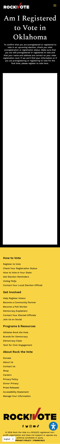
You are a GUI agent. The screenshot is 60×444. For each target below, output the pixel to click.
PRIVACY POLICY (23, 440)
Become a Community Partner (19, 302)
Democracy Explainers (15, 311)
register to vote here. (38, 63)
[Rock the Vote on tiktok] (38, 426)
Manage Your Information (17, 396)
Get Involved (12, 292)
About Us (8, 362)
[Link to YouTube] (34, 426)
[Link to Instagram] (30, 426)
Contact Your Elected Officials (19, 315)
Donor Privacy (10, 383)
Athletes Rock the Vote (15, 332)
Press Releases (11, 387)
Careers (7, 375)
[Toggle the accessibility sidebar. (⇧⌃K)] (53, 426)
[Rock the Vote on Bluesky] (27, 426)
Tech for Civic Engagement (17, 345)
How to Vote (12, 258)
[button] (55, 7)
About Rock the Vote (18, 351)
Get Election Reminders (16, 276)
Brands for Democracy (15, 336)
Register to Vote (12, 264)
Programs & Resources (19, 326)
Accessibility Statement (16, 392)
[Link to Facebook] (23, 426)
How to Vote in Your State (17, 272)
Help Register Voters (14, 298)
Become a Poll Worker (15, 306)
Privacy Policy (10, 379)
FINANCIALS (39, 440)
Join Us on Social (12, 319)
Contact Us (9, 366)
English (7, 439)
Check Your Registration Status (20, 268)
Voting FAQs (9, 281)
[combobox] (8, 439)
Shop (6, 370)
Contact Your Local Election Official (22, 285)
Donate (7, 358)
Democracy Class (12, 340)
